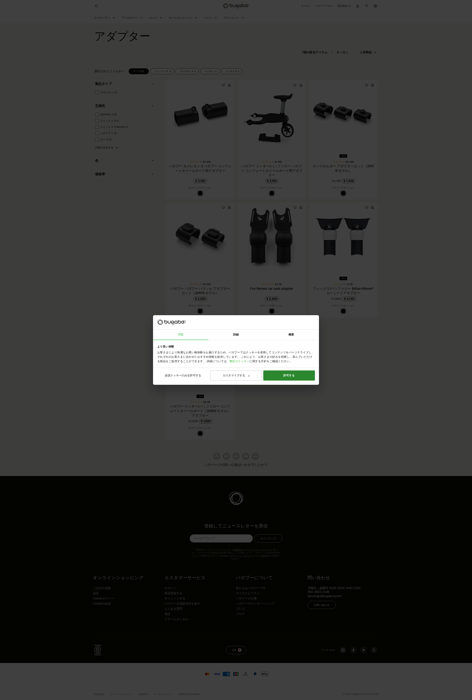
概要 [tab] (291, 334)
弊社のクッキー (240, 361)
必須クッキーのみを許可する (183, 375)
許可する (289, 375)
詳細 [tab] (236, 334)
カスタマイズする (234, 375)
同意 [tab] (180, 334)
